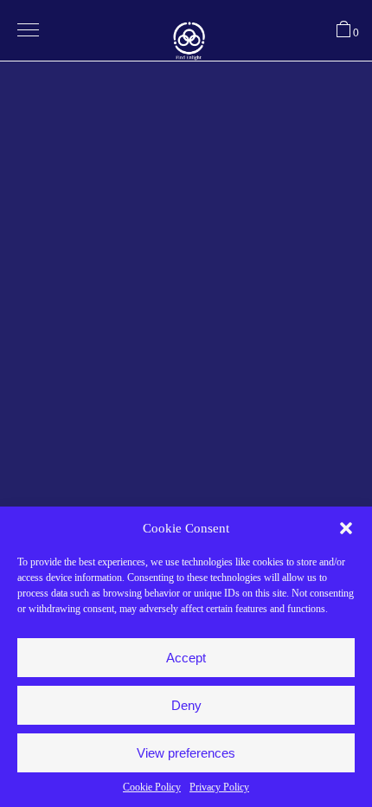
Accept (186, 657)
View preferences (186, 753)
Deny (186, 705)
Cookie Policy (152, 787)
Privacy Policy (219, 787)
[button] (346, 528)
